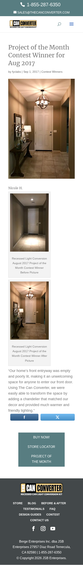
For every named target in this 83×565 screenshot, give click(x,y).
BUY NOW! (41, 437)
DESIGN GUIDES (30, 514)
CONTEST (53, 514)
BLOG (32, 503)
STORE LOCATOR (41, 446)
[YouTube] (52, 529)
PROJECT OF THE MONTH (41, 459)
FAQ (52, 508)
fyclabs (16, 71)
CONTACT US (39, 520)
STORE (18, 503)
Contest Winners (51, 71)
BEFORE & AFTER (53, 503)
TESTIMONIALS (33, 508)
